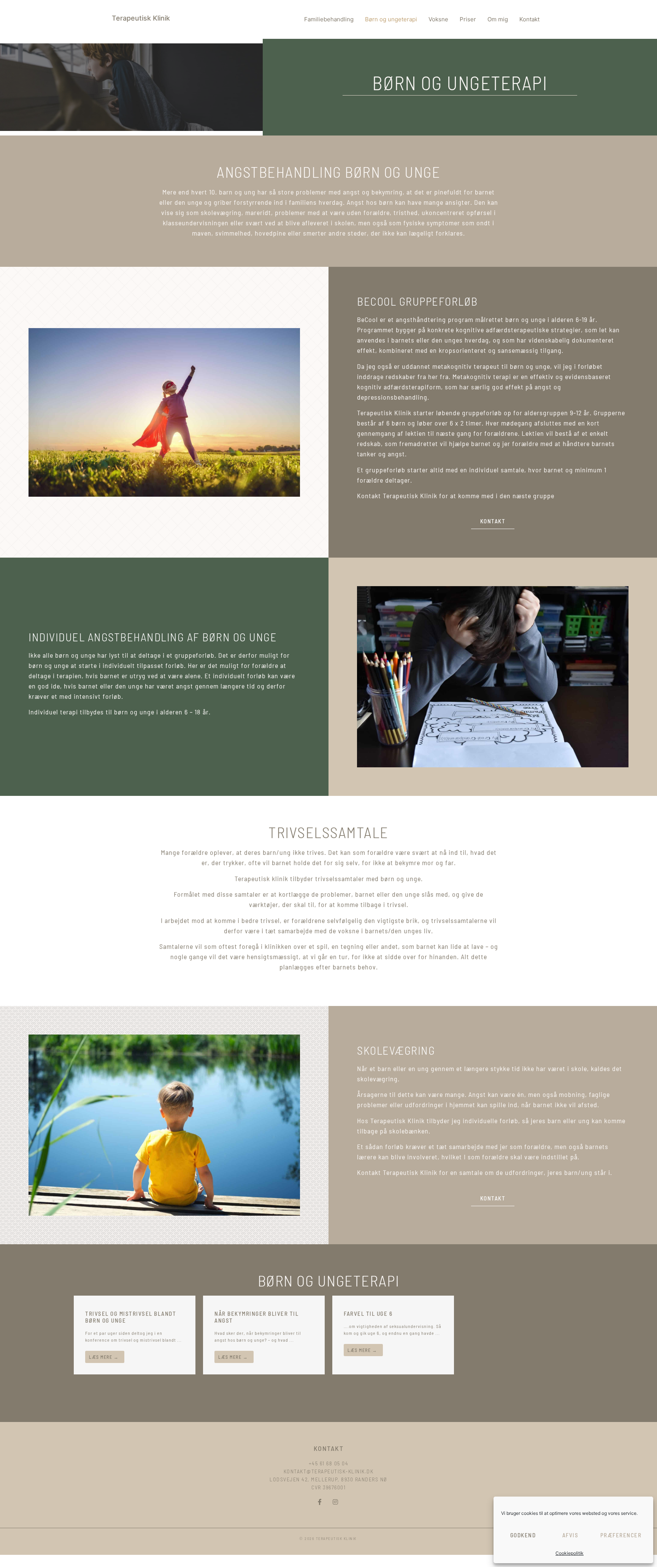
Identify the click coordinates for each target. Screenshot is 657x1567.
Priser (468, 19)
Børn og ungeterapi (391, 19)
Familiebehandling (329, 19)
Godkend (523, 1535)
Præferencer (621, 1535)
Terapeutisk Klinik (141, 18)
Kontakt (529, 19)
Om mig (497, 19)
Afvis (570, 1535)
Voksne (438, 19)
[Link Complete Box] (134, 1335)
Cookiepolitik (569, 1553)
